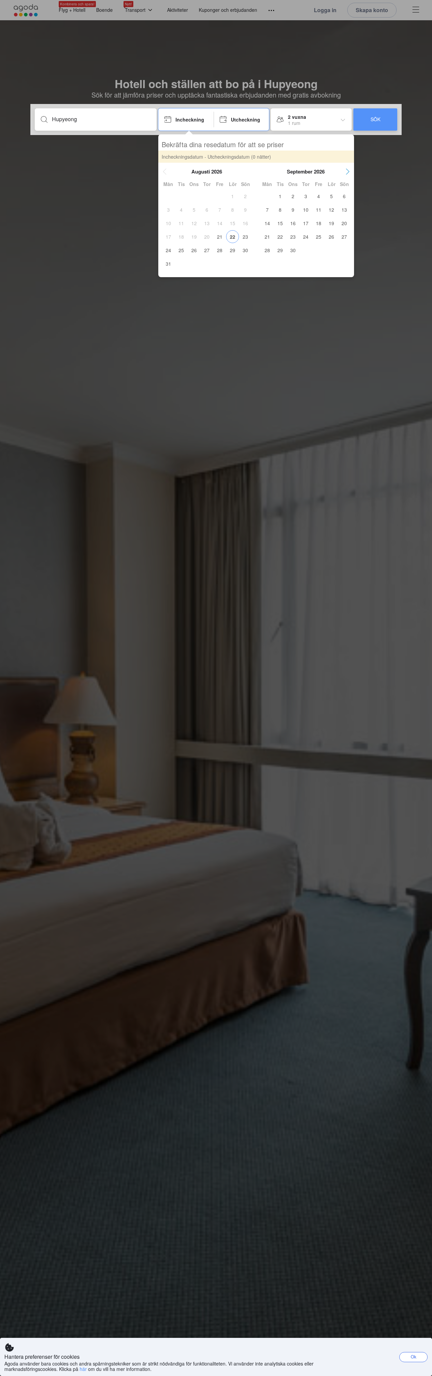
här (83, 1369)
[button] (165, 171)
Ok (413, 1356)
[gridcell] (232, 196)
